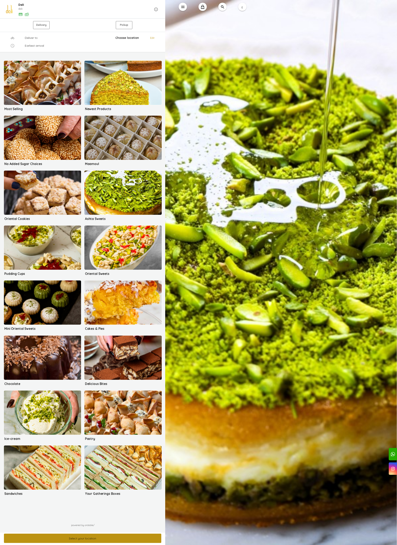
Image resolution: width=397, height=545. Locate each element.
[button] (82, 9)
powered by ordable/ (82, 525)
